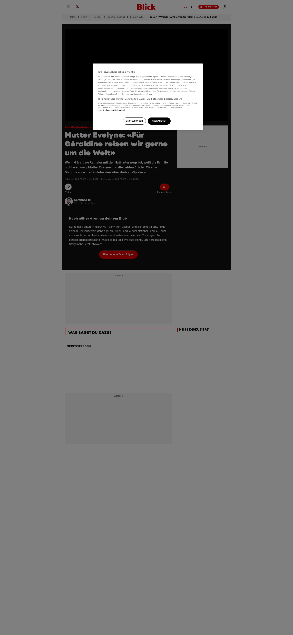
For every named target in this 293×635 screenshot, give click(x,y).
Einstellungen (134, 121)
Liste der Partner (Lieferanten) (111, 110)
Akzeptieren (159, 121)
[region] (148, 97)
